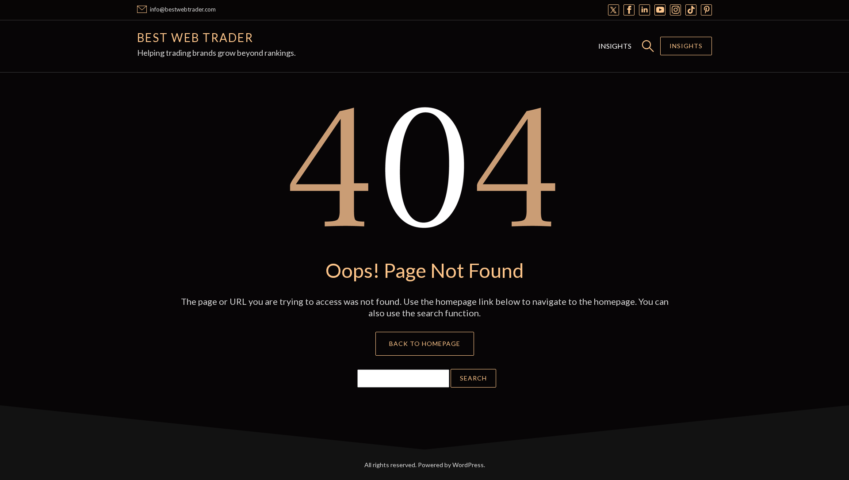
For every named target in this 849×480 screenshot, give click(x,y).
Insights (614, 46)
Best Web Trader (195, 38)
